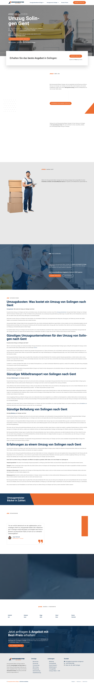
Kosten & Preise (64, 2)
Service (35, 347)
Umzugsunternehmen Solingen (36, 2)
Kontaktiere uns (83, 403)
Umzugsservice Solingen (52, 2)
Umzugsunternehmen (61, 312)
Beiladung (13, 413)
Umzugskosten (10, 309)
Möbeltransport (14, 378)
